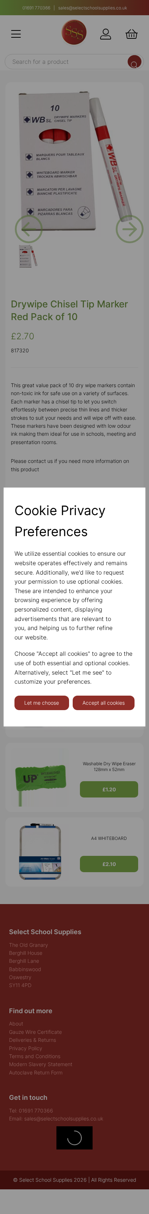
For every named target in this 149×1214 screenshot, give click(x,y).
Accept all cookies (103, 703)
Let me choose (41, 703)
